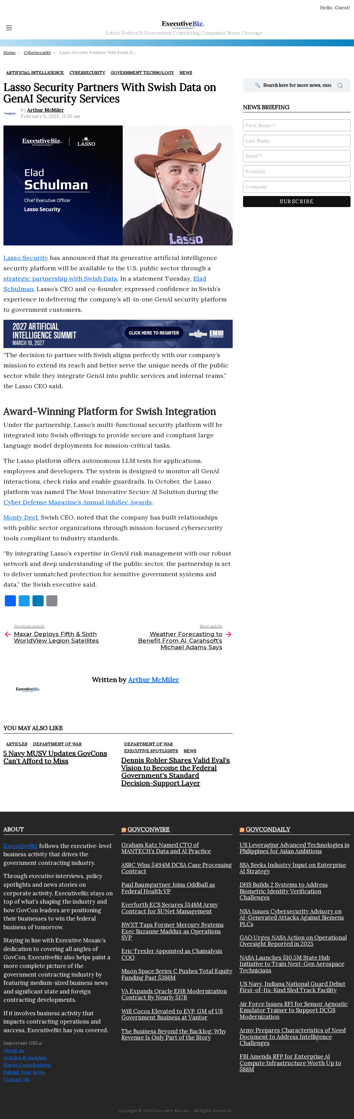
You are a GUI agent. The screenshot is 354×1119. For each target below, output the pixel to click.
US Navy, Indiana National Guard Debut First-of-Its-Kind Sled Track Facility (292, 987)
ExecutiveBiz (20, 845)
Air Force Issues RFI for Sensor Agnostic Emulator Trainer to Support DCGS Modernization (294, 1010)
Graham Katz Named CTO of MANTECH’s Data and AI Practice (166, 848)
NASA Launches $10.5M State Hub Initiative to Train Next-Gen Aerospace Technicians (292, 963)
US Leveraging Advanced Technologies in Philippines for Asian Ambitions (295, 848)
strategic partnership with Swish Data (60, 278)
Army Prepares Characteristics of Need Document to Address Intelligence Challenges (293, 1036)
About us (13, 1050)
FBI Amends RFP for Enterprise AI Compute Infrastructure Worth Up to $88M (290, 1062)
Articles (16, 743)
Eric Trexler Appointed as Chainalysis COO (171, 954)
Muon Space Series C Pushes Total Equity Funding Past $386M (176, 974)
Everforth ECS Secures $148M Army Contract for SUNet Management (169, 908)
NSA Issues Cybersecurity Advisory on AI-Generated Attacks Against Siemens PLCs (292, 917)
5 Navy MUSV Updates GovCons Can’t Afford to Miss (55, 757)
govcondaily (268, 829)
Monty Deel (20, 517)
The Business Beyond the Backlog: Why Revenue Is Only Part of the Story (173, 1034)
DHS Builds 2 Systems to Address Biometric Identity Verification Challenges (284, 891)
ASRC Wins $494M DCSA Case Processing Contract (176, 868)
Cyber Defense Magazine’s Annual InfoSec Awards (77, 502)
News (190, 750)
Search (340, 87)
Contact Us (16, 1079)
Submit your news (24, 1072)
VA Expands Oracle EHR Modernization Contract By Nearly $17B (174, 994)
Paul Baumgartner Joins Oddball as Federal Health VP (168, 888)
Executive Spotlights (151, 750)
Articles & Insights (25, 1057)
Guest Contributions (27, 1065)
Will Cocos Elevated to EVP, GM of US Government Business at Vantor (172, 1014)
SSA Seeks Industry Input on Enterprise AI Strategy (293, 868)
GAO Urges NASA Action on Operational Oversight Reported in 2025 (293, 940)
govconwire (149, 829)
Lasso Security (25, 258)
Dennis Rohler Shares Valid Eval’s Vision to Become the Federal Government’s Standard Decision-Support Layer (175, 771)
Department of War (57, 743)
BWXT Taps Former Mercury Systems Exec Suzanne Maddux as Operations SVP (172, 931)
